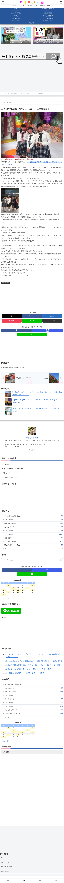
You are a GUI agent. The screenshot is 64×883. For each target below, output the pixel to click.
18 (22, 590)
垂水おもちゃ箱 (32, 438)
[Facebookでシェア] (11, 607)
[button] (61, 103)
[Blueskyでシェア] (39, 602)
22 (8, 592)
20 (32, 590)
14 (3, 590)
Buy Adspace (6, 464)
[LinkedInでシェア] (32, 611)
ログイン (3, 858)
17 (18, 590)
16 (13, 590)
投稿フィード (4, 862)
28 (3, 594)
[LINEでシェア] (53, 607)
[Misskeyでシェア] (53, 602)
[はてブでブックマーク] (25, 607)
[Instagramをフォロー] (47, 330)
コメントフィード (6, 867)
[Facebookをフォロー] (16, 330)
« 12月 (3, 599)
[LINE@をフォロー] (32, 334)
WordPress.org (5, 871)
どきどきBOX (6, 282)
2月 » (9, 599)
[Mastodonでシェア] (25, 602)
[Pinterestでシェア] (18, 611)
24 (18, 592)
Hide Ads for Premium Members (12, 468)
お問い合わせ (6, 473)
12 (27, 587)
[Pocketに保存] (39, 607)
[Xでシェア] (11, 602)
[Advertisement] (32, 77)
